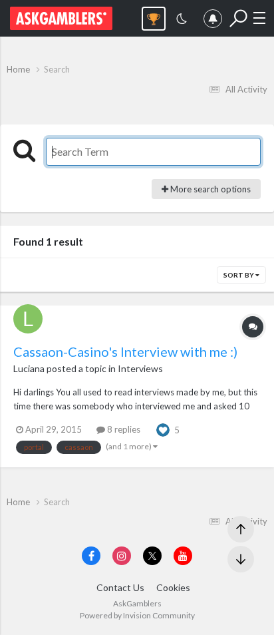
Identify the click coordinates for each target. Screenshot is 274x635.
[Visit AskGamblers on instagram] (121, 555)
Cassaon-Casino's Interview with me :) (125, 351)
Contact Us (120, 587)
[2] (182, 20)
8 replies (122, 429)
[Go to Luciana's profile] (28, 318)
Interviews (140, 368)
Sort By (239, 275)
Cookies (173, 587)
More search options (209, 189)
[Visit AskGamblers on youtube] (183, 555)
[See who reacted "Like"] (163, 428)
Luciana (29, 368)
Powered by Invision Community (137, 615)
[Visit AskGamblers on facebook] (91, 555)
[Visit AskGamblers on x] (152, 555)
